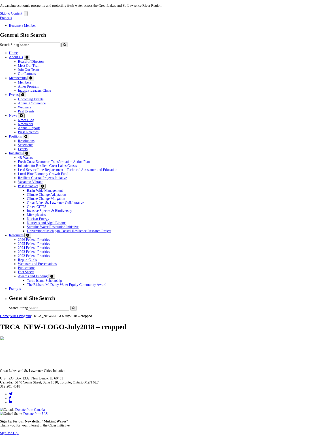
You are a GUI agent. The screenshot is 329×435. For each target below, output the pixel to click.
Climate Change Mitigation (46, 198)
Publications (26, 268)
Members (24, 82)
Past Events (26, 111)
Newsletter (25, 124)
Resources (16, 235)
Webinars (24, 107)
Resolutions (26, 141)
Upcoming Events (30, 99)
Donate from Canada (30, 409)
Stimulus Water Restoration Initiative (53, 227)
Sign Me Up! (9, 433)
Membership (18, 78)
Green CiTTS (36, 207)
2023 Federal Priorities (34, 252)
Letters (23, 149)
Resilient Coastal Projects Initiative (42, 178)
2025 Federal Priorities (34, 243)
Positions (15, 136)
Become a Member (22, 25)
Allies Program (28, 86)
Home (13, 53)
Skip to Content (11, 13)
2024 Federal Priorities (34, 248)
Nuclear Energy (38, 219)
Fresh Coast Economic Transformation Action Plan (54, 162)
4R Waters (25, 157)
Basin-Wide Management (45, 190)
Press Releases (28, 132)
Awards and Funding (33, 276)
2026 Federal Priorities (34, 239)
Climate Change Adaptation (46, 194)
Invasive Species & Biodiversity (49, 211)
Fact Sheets (26, 272)
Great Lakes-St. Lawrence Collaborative (55, 203)
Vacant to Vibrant (30, 182)
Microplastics (36, 215)
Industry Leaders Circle (34, 90)
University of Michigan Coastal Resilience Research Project (69, 231)
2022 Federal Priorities (34, 256)
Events (14, 95)
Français (6, 18)
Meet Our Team (29, 65)
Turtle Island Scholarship (44, 280)
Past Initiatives (28, 186)
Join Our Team (28, 69)
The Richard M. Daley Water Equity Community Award (66, 284)
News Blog (26, 120)
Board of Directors (31, 61)
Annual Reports (29, 128)
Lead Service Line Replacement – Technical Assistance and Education (67, 170)
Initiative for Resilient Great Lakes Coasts (47, 166)
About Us (16, 57)
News (13, 115)
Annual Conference (32, 103)
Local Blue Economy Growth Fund (43, 174)
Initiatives (16, 153)
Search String (9, 45)
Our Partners (27, 73)
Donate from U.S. (36, 414)
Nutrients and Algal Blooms (46, 223)
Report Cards (27, 260)
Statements (25, 145)
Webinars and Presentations (37, 264)
